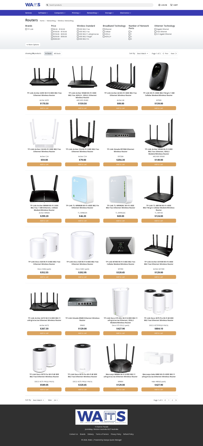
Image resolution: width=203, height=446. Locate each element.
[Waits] (32, 5)
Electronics (125, 13)
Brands (82, 434)
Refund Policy (128, 434)
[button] (169, 400)
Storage (108, 13)
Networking (92, 13)
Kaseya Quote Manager (113, 440)
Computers (59, 13)
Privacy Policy (116, 434)
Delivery (91, 434)
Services (28, 13)
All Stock (57, 53)
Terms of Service (102, 434)
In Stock (48, 53)
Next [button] (173, 53)
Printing (75, 13)
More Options (33, 44)
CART (175, 5)
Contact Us (73, 434)
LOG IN (164, 5)
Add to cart (44, 108)
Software (42, 13)
